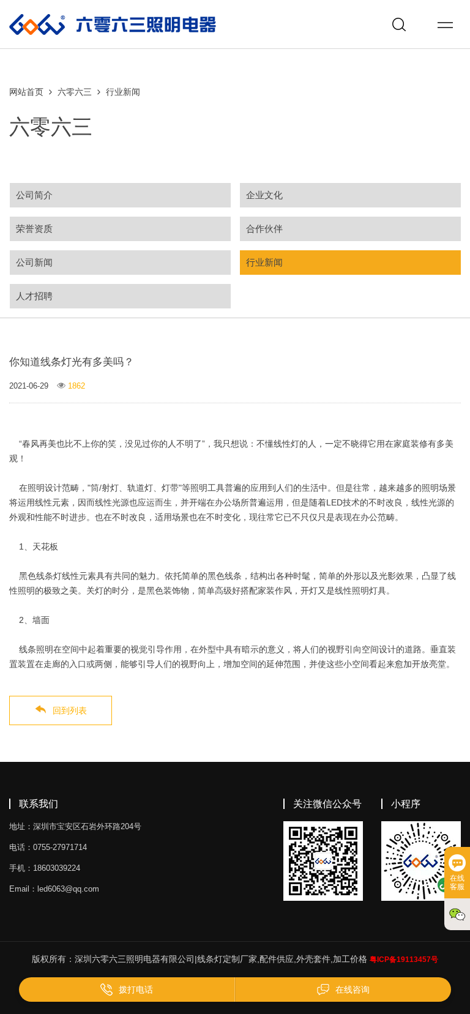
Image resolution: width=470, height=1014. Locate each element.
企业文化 (264, 195)
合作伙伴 (264, 228)
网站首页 (26, 92)
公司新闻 (34, 262)
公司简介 (34, 195)
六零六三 (75, 92)
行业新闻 (123, 92)
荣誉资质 (34, 228)
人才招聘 (34, 296)
